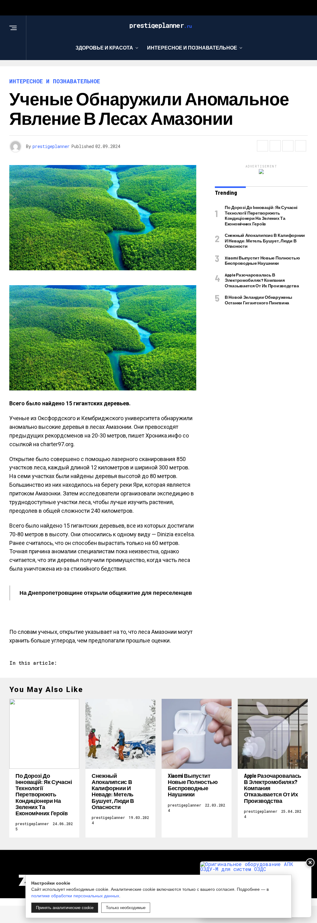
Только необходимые (125, 907)
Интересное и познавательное (192, 47)
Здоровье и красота (104, 47)
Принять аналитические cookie (64, 907)
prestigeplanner (51, 146)
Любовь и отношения (101, 73)
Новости (230, 73)
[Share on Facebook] (262, 145)
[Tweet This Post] (275, 145)
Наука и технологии (175, 73)
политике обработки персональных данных (75, 895)
